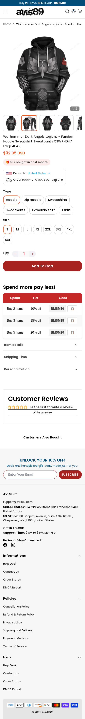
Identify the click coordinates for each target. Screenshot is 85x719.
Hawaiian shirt (43, 210)
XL (37, 229)
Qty (6, 253)
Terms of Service (15, 646)
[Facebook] (5, 545)
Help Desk (9, 564)
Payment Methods (16, 638)
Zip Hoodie (32, 199)
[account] (74, 11)
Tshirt (66, 210)
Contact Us (11, 572)
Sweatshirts (57, 199)
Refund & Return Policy (19, 614)
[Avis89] (30, 12)
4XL (69, 229)
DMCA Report (12, 587)
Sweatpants (15, 210)
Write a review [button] (42, 412)
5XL (7, 240)
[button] (15, 254)
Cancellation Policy (16, 607)
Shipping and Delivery (18, 630)
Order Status (12, 580)
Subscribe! (70, 474)
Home (7, 24)
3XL (58, 229)
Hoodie (11, 199)
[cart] (80, 12)
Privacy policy (12, 622)
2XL (48, 229)
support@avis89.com (18, 502)
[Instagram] (13, 545)
